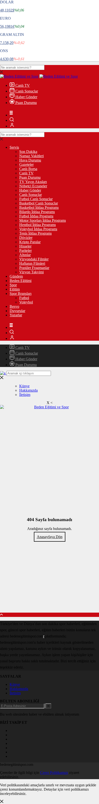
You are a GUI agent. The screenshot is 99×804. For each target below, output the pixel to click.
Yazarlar (16, 315)
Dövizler (25, 238)
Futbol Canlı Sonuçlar (36, 199)
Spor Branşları (20, 293)
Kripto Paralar (30, 242)
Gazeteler (26, 164)
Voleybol (26, 302)
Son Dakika (28, 152)
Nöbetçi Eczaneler (33, 186)
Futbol (24, 298)
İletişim (24, 395)
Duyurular (17, 311)
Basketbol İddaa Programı (39, 207)
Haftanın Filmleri (32, 263)
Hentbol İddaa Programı (37, 225)
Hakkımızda (28, 390)
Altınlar (25, 255)
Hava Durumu (30, 160)
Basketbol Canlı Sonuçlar (38, 203)
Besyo (14, 306)
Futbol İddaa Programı (36, 216)
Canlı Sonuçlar (26, 91)
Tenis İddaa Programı (35, 233)
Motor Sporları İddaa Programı (42, 220)
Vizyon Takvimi (31, 272)
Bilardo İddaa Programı (37, 212)
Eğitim (15, 289)
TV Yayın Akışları (33, 182)
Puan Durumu (25, 103)
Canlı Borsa (28, 169)
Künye (24, 386)
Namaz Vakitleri (31, 156)
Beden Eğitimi (20, 281)
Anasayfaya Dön (49, 537)
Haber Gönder (25, 97)
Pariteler (25, 250)
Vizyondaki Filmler (34, 259)
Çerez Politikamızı (54, 773)
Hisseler (25, 246)
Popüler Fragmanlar (34, 268)
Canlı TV (22, 85)
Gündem (16, 276)
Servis (14, 147)
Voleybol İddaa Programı (38, 229)
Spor (13, 285)
